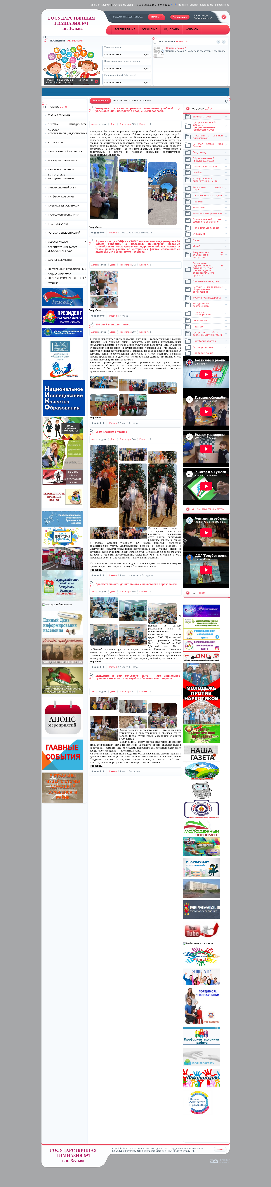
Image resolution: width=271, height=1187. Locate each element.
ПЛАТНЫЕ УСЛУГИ (58, 223)
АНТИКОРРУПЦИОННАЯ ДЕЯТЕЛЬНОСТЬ (61, 172)
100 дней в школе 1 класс (112, 324)
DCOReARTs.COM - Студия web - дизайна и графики (220, 1161)
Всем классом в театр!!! (111, 431)
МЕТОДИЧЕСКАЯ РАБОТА (61, 178)
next (224, 42)
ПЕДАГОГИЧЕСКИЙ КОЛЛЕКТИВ (65, 151)
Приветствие (172, 48)
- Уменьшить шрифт (123, 4)
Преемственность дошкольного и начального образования (136, 584)
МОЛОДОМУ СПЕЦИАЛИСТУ (63, 160)
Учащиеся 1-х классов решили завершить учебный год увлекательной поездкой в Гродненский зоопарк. (137, 110)
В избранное (222, 4)
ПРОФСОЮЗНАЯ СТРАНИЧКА (63, 214)
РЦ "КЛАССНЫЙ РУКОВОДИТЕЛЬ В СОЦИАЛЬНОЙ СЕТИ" (67, 271)
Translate (183, 4)
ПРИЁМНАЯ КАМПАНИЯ (61, 196)
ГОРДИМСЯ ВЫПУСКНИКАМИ (63, 205)
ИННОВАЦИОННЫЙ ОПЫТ (62, 187)
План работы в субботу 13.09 (181, 74)
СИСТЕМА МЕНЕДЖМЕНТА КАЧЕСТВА (67, 127)
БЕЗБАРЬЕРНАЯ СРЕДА (60, 250)
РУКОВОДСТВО (56, 142)
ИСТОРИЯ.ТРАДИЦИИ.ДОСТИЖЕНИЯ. (67, 133)
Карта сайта (206, 4)
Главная (194, 4)
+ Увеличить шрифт (100, 4)
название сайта (73, 24)
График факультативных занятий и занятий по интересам (96, 81)
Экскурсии (146, 232)
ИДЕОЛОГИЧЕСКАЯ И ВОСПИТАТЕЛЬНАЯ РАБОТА (67, 244)
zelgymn (102, 124)
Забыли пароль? (203, 18)
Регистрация (201, 15)
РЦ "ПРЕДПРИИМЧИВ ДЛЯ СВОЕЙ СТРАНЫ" (67, 280)
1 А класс (123, 232)
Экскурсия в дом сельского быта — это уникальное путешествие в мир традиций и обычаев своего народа (137, 677)
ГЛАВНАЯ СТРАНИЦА (59, 115)
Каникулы (134, 232)
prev (218, 42)
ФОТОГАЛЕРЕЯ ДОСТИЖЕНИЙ (64, 232)
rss (224, 17)
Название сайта (74, 1156)
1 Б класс (133, 423)
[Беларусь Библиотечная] (57, 604)
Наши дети (135, 575)
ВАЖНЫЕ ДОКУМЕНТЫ (60, 259)
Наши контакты (174, 61)
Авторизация (180, 17)
